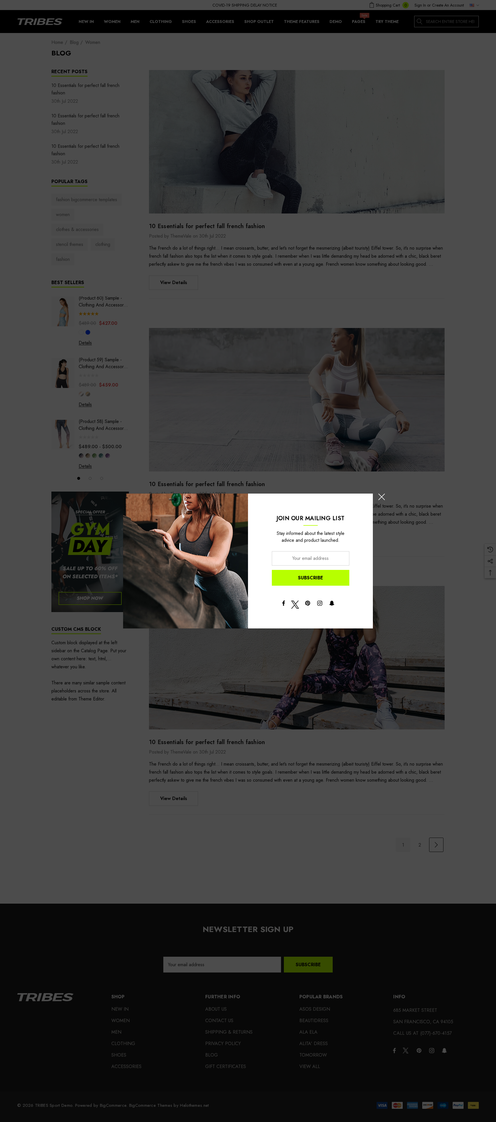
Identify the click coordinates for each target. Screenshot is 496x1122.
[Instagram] (319, 605)
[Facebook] (283, 605)
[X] (295, 605)
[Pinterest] (307, 605)
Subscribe (310, 577)
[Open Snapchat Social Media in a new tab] (331, 605)
